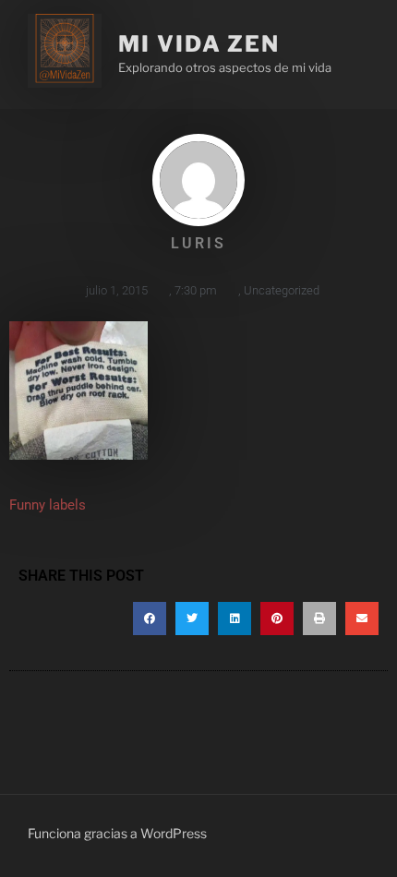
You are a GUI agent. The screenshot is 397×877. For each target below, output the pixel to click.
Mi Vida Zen (199, 43)
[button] (149, 618)
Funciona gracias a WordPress (117, 833)
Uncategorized (281, 290)
